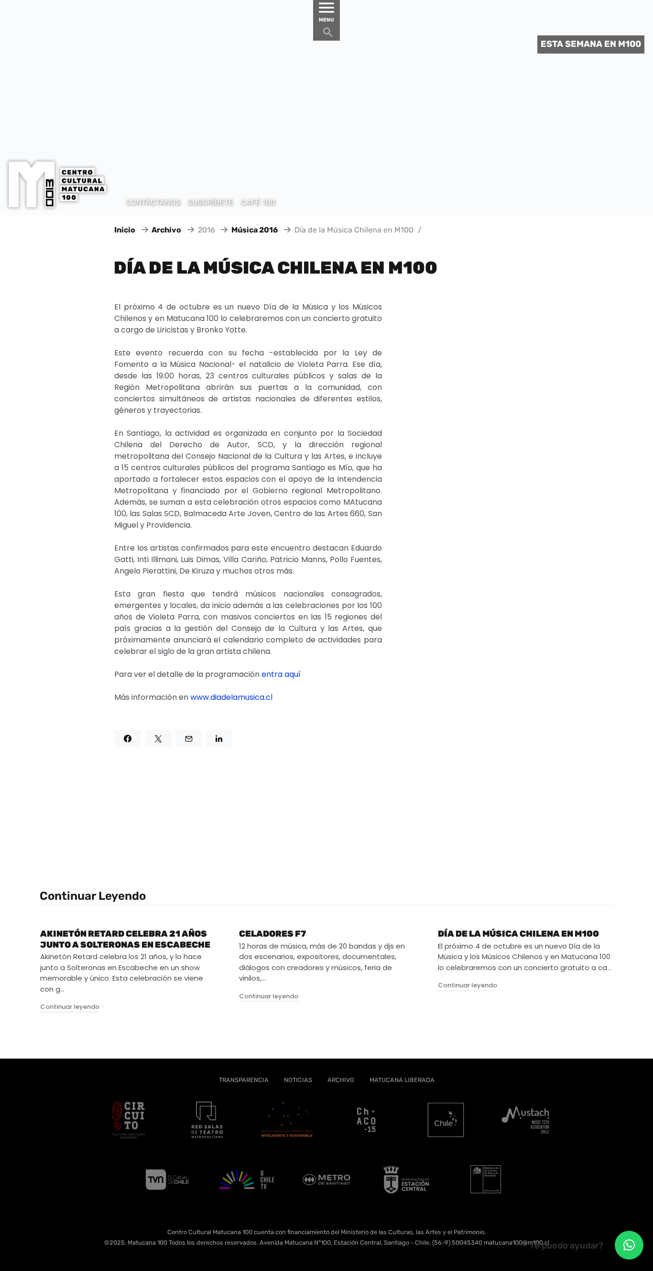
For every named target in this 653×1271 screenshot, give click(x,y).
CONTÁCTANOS (153, 202)
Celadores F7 (272, 933)
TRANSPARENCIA (244, 1079)
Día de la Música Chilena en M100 (518, 933)
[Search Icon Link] (328, 34)
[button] (629, 1245)
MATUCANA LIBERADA (402, 1079)
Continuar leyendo (69, 1006)
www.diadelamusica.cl (231, 697)
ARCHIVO (340, 1079)
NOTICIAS (298, 1079)
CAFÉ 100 (257, 202)
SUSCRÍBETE (210, 202)
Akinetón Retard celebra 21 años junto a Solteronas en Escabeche (125, 939)
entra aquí (281, 674)
